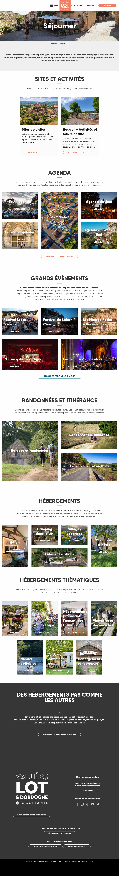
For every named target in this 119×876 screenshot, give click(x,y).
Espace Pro (43, 862)
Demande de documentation (45, 846)
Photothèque (64, 862)
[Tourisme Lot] (65, 5)
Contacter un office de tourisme (31, 815)
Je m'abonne (88, 790)
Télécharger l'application (59, 833)
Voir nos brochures (76, 846)
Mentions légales (79, 862)
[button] (76, 5)
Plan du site (31, 862)
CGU (91, 862)
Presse (53, 862)
